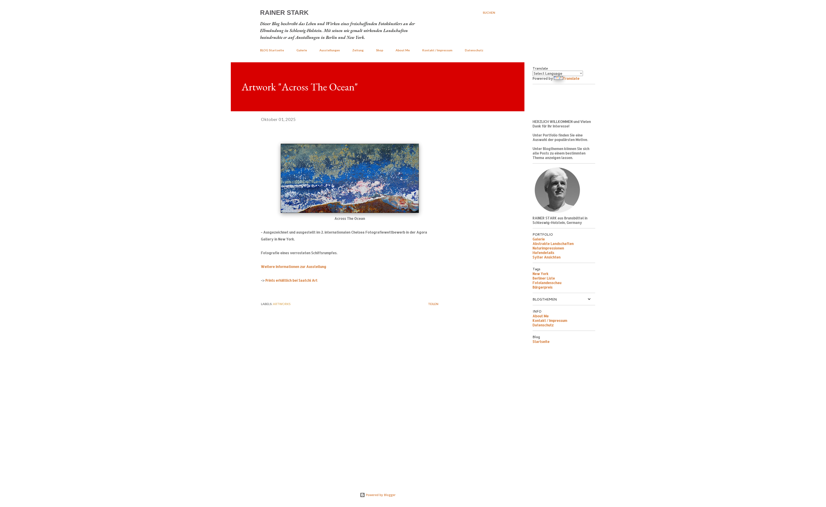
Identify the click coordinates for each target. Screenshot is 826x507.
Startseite (541, 341)
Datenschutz (474, 50)
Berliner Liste (544, 278)
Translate (571, 78)
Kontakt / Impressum (437, 50)
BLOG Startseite (272, 50)
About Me (403, 50)
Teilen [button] (433, 304)
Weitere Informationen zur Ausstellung (293, 266)
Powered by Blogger (380, 495)
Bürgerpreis (543, 287)
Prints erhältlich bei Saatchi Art (291, 280)
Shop (379, 50)
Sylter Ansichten (547, 257)
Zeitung (358, 50)
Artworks (282, 304)
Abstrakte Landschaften (553, 243)
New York (541, 273)
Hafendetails (543, 252)
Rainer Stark (284, 12)
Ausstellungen (329, 50)
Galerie (301, 50)
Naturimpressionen (548, 248)
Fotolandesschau (547, 282)
